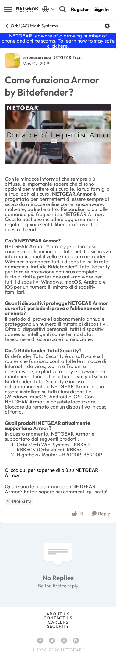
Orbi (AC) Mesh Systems (34, 26)
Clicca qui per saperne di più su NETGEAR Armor (51, 472)
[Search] (62, 9)
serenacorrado (37, 57)
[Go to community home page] (27, 9)
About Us (58, 613)
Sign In (101, 9)
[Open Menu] (107, 26)
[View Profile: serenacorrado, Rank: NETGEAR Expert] (12, 60)
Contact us (58, 618)
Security (58, 626)
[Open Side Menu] (8, 9)
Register (80, 9)
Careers (58, 622)
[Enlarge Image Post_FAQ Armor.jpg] (58, 134)
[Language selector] (48, 9)
